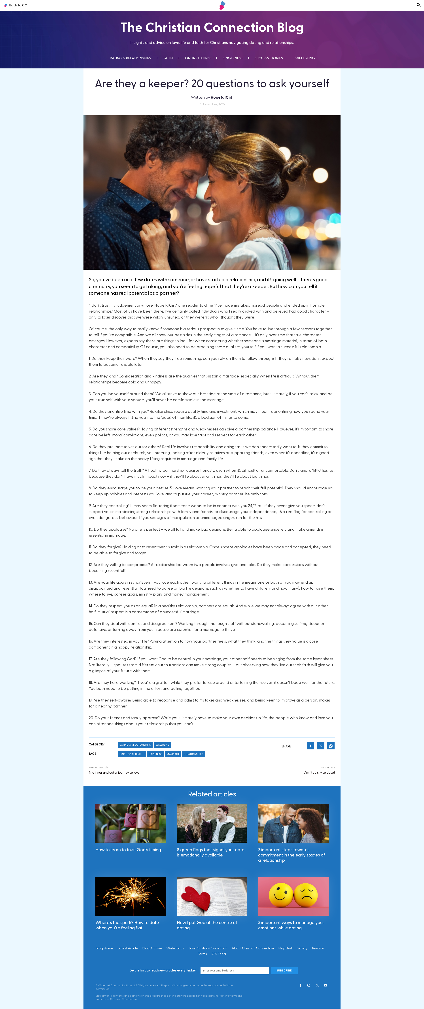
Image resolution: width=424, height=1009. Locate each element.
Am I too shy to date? (319, 772)
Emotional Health (131, 754)
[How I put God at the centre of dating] (212, 896)
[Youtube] (325, 986)
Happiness (155, 754)
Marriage (173, 754)
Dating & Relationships (135, 744)
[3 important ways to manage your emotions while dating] (293, 896)
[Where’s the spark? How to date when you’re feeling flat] (130, 896)
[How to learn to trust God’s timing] (130, 823)
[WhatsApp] (330, 746)
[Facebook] (310, 746)
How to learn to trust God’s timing (128, 850)
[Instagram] (309, 986)
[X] (320, 746)
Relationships (193, 754)
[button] (418, 5)
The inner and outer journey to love (114, 772)
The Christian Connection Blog (212, 27)
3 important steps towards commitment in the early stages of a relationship (291, 855)
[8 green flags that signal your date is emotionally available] (212, 823)
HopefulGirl (221, 97)
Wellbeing (162, 744)
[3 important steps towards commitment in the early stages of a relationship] (293, 823)
